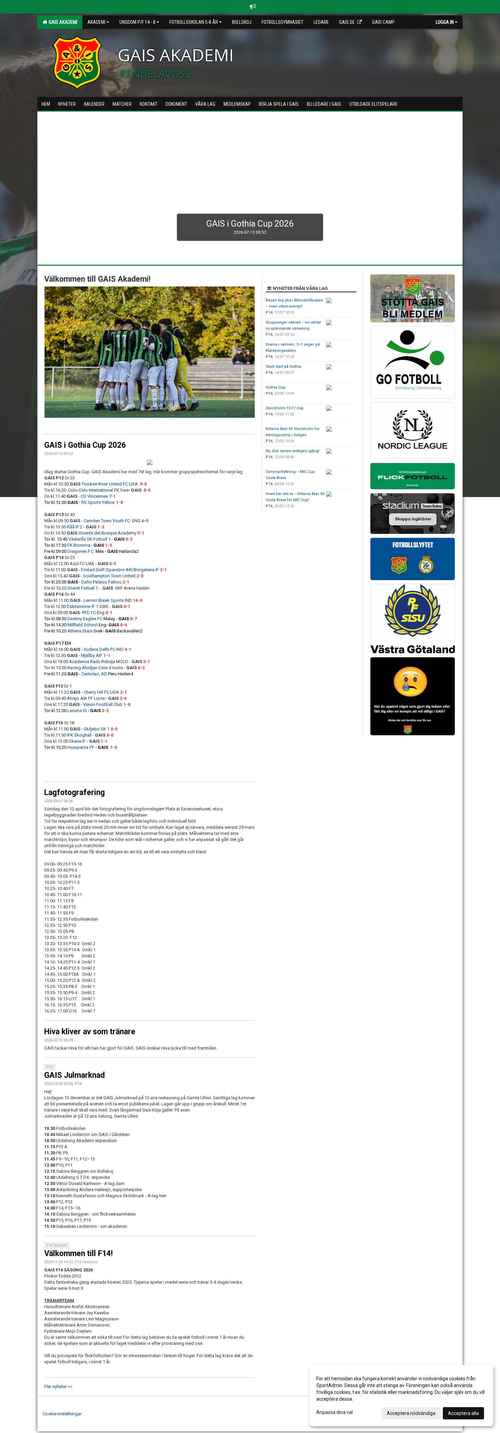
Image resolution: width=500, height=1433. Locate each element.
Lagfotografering (74, 792)
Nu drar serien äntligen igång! (292, 451)
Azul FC (77, 563)
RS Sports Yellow (98, 502)
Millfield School (82, 624)
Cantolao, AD (94, 673)
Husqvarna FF (80, 747)
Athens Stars (80, 630)
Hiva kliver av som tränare (89, 1031)
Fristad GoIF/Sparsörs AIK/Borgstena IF (120, 569)
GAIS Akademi (62, 22)
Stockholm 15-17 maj (284, 408)
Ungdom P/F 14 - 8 (137, 22)
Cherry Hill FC (96, 692)
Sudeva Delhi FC (99, 649)
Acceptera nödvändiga (411, 1413)
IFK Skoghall (79, 735)
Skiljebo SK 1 (97, 728)
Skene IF (77, 741)
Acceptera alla (463, 1413)
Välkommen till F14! (78, 1253)
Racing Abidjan (82, 667)
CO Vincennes (94, 496)
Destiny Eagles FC (84, 618)
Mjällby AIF (91, 655)
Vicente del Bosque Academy (107, 533)
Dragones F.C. (81, 551)
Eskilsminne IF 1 (82, 606)
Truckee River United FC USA (110, 484)
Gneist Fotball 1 (82, 588)
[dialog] (401, 1395)
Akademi (96, 22)
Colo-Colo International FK (93, 490)
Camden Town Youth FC (108, 520)
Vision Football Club (102, 704)
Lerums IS (77, 710)
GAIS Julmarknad (74, 1075)
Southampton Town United (109, 575)
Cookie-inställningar (62, 1413)
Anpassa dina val (334, 1412)
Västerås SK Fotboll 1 (89, 539)
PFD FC (89, 612)
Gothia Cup (275, 387)
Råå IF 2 (74, 526)
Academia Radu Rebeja (92, 661)
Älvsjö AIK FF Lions (86, 698)
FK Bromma (78, 545)
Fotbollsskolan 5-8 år (193, 22)
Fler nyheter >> (58, 1386)
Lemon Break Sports (104, 600)
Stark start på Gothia (283, 366)
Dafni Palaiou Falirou (101, 581)
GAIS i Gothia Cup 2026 (85, 445)
